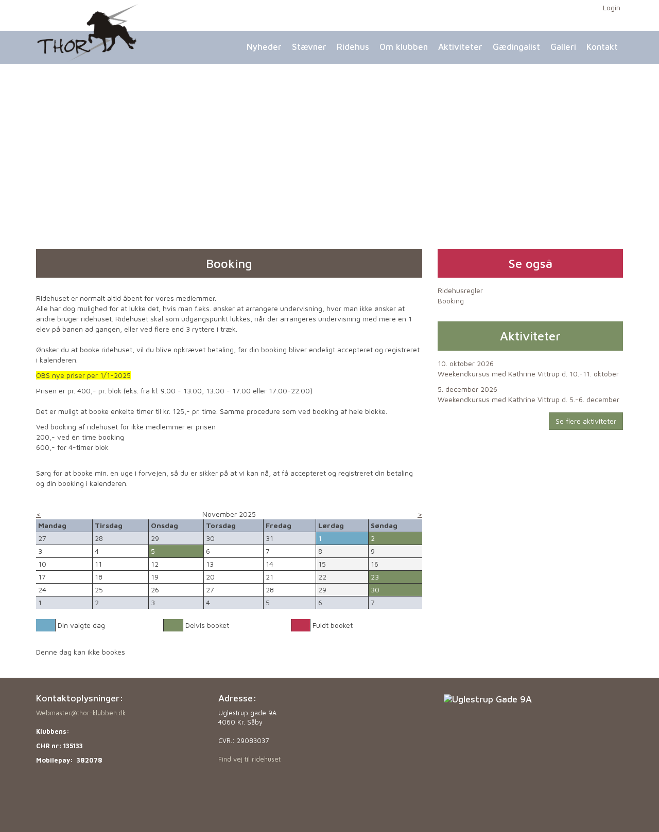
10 (42, 563)
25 (99, 589)
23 (375, 576)
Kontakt (602, 47)
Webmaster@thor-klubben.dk (81, 713)
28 (270, 589)
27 (210, 589)
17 (42, 576)
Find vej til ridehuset (249, 759)
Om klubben (403, 47)
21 (269, 576)
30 (375, 589)
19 (155, 576)
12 (155, 563)
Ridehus (353, 47)
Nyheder (264, 47)
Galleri (563, 47)
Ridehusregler (460, 290)
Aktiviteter (460, 47)
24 (42, 589)
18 (98, 576)
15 (322, 563)
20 (210, 576)
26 (155, 589)
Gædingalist (516, 47)
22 (322, 576)
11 (98, 563)
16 (374, 563)
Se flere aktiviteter (586, 421)
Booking (451, 300)
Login (611, 7)
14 (269, 563)
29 (322, 589)
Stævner (309, 47)
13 (210, 563)
